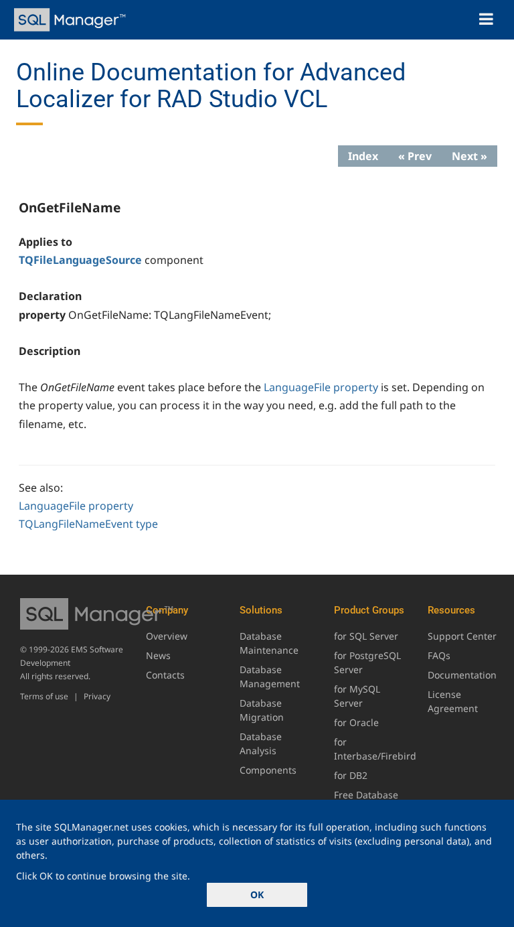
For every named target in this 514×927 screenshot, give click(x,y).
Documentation (462, 674)
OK (257, 894)
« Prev (415, 156)
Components (268, 770)
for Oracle (356, 722)
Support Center (462, 636)
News (158, 655)
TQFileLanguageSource (80, 260)
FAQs (439, 655)
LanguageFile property (321, 387)
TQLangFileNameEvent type (88, 523)
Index (363, 156)
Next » (469, 156)
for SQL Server (366, 636)
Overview (166, 636)
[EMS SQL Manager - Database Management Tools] (71, 19)
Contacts (165, 674)
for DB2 (350, 775)
